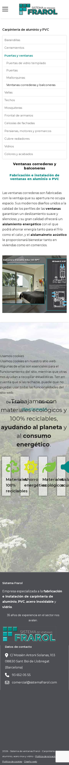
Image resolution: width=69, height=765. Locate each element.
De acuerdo (15, 402)
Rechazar (46, 402)
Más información (34, 409)
